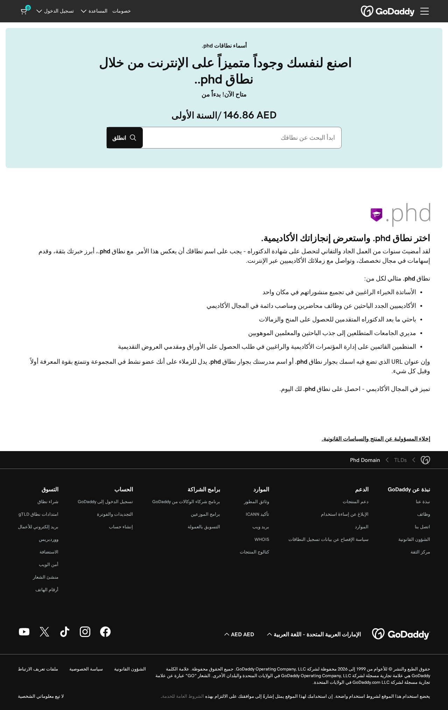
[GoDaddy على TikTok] (64, 636)
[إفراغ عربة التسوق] (24, 11)
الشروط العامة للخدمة (183, 696)
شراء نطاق (47, 501)
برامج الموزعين (205, 514)
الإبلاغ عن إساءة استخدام (345, 514)
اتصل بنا (422, 526)
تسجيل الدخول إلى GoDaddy (105, 501)
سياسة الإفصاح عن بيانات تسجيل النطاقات (328, 539)
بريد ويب (260, 526)
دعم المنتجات (356, 501)
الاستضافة (49, 552)
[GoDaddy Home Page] (401, 634)
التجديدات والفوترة (115, 514)
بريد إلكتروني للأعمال (38, 526)
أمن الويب (48, 564)
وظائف (423, 514)
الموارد (362, 526)
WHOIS (261, 539)
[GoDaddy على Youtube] (24, 636)
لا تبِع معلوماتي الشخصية (41, 696)
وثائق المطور (256, 501)
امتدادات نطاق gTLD (38, 514)
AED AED (242, 634)
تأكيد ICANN (257, 514)
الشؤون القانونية (414, 539)
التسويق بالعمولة (204, 526)
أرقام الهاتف (46, 589)
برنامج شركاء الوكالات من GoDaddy (186, 501)
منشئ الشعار (45, 577)
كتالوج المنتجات (254, 552)
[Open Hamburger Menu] (427, 11)
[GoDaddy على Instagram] (85, 636)
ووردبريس (48, 539)
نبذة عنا (423, 501)
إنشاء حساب (121, 526)
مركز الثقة (420, 552)
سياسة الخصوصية (86, 669)
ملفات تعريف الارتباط (38, 669)
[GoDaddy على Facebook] (105, 636)
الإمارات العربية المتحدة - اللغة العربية (317, 634)
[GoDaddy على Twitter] (44, 636)
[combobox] (242, 137)
